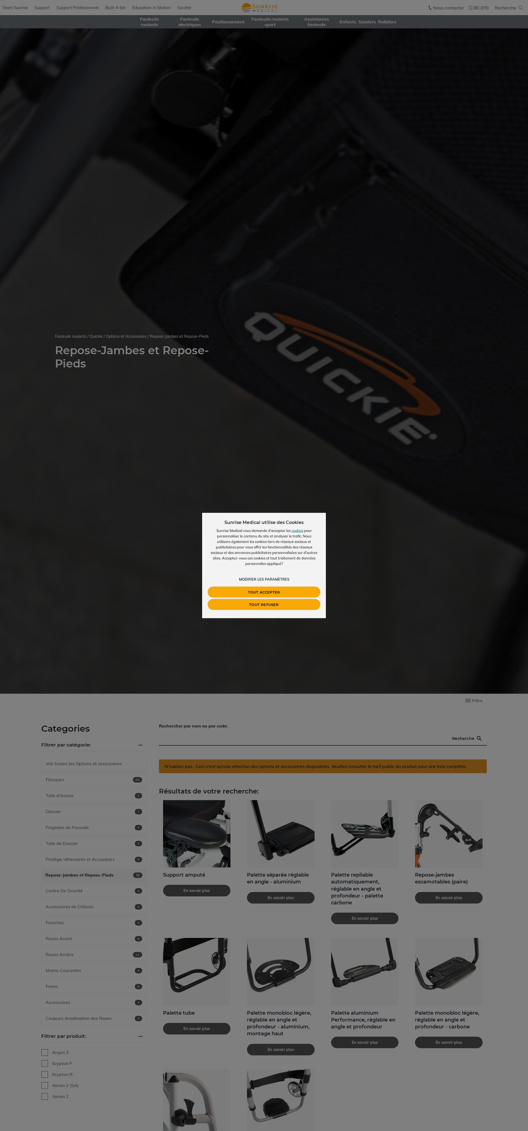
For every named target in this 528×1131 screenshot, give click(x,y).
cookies (297, 530)
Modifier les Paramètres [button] (264, 579)
